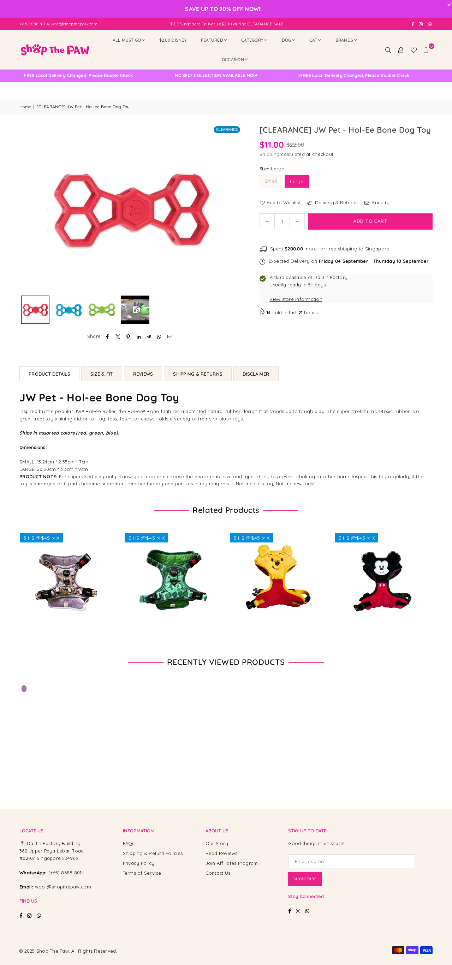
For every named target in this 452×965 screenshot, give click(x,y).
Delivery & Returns (335, 202)
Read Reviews (222, 853)
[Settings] (400, 49)
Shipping (270, 154)
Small (270, 181)
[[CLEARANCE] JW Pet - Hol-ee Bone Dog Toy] (135, 310)
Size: (272, 168)
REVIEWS (143, 374)
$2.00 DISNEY (173, 40)
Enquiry (380, 202)
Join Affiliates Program (232, 863)
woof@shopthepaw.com (63, 887)
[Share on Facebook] (108, 336)
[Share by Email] (169, 336)
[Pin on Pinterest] (128, 336)
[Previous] (29, 208)
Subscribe (305, 878)
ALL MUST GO (127, 40)
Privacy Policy (139, 863)
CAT (313, 40)
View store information (295, 299)
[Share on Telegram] (149, 336)
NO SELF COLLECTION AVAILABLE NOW (203, 75)
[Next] (232, 208)
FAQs (129, 843)
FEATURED (212, 40)
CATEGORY (252, 40)
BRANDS (344, 40)
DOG (286, 40)
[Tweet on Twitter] (118, 336)
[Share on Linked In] (138, 336)
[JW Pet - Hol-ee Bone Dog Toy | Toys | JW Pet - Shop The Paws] (35, 309)
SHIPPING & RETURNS (197, 374)
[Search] (388, 49)
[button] (426, 49)
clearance (227, 129)
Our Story (217, 843)
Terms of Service (142, 873)
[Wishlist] (413, 49)
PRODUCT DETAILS (49, 374)
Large (296, 181)
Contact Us (218, 873)
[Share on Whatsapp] (159, 336)
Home (25, 106)
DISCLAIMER (256, 374)
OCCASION (233, 59)
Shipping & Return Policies (153, 853)
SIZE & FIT (101, 374)
